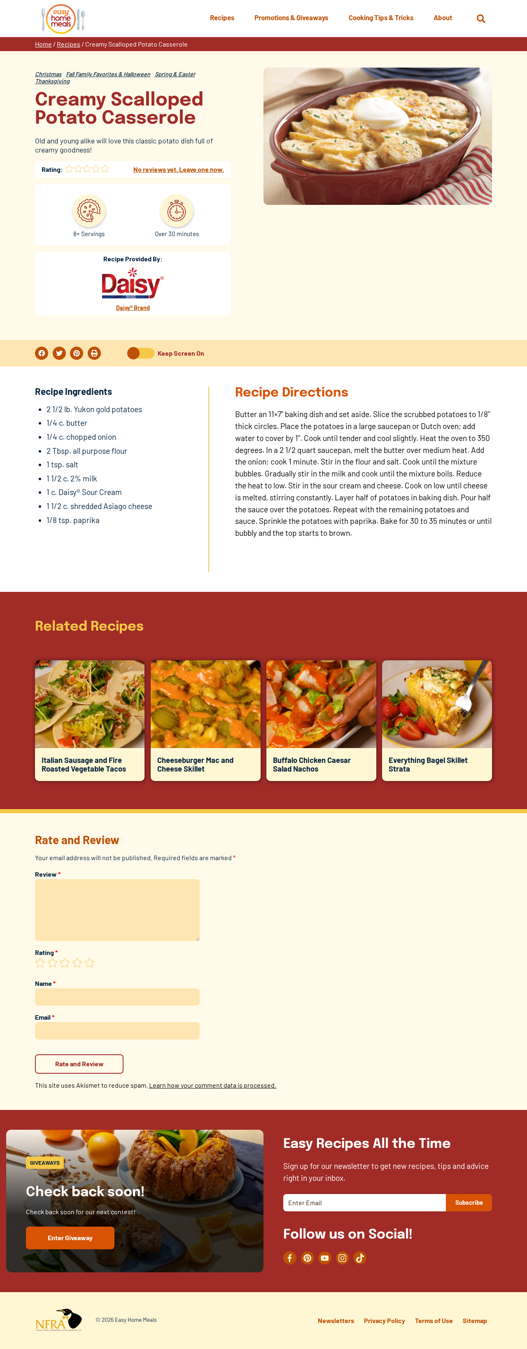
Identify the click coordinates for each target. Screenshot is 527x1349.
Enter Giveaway (70, 1237)
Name (45, 983)
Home (43, 44)
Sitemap (475, 1320)
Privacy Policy (384, 1320)
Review (48, 874)
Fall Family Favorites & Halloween (108, 73)
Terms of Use (434, 1320)
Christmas (48, 73)
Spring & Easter (175, 73)
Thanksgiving (52, 80)
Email (44, 1017)
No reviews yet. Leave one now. (178, 169)
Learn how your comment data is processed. (212, 1085)
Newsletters (336, 1320)
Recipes (68, 44)
